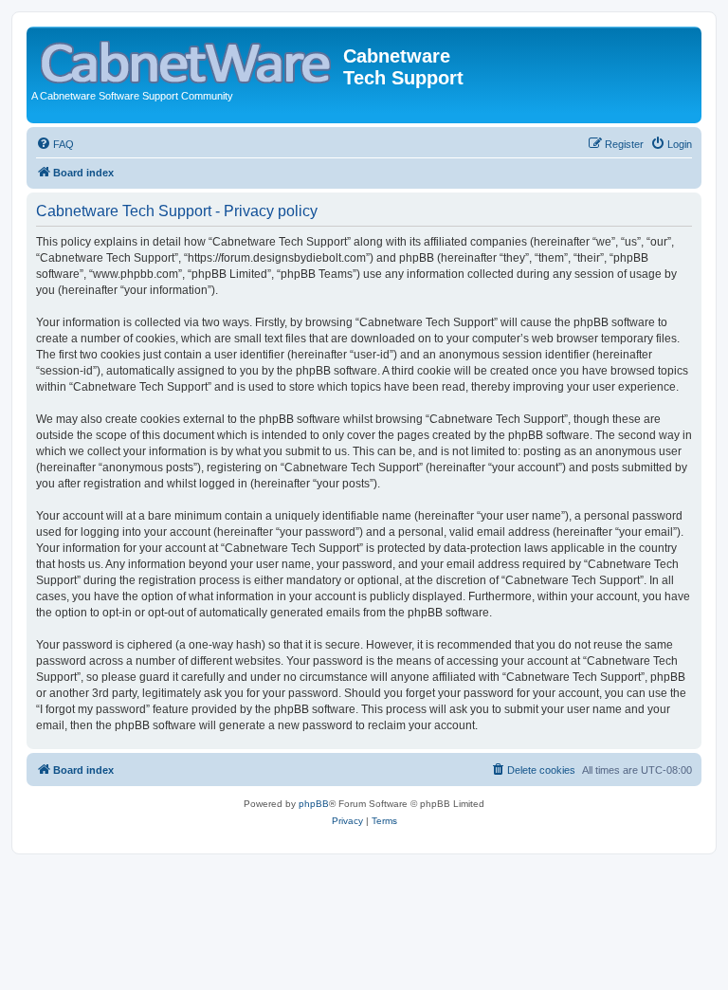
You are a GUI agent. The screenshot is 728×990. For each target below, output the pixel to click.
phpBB (314, 803)
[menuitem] (55, 144)
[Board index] (187, 58)
